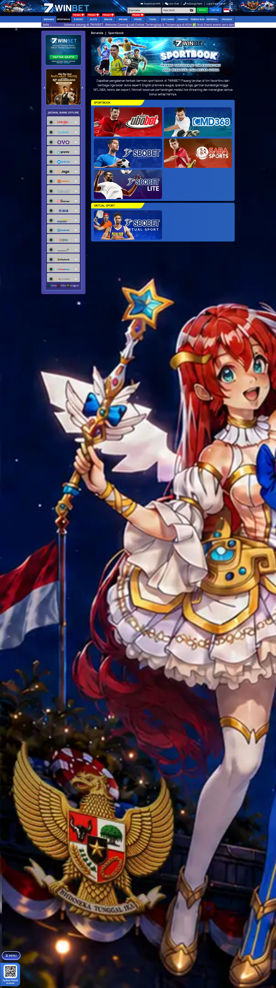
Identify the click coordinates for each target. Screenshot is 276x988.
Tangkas (182, 19)
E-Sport (78, 19)
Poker (138, 19)
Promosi (227, 19)
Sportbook (63, 19)
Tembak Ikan (197, 19)
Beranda (49, 19)
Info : (47, 25)
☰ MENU (11, 955)
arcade (123, 19)
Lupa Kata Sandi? (217, 3)
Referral (212, 19)
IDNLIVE (108, 19)
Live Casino (167, 19)
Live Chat (173, 3)
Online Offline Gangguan (64, 285)
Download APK (152, 3)
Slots (93, 19)
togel (152, 19)
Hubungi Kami (194, 3)
